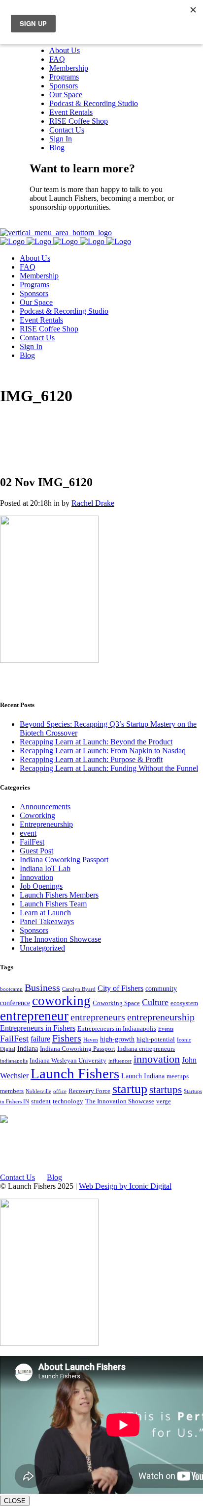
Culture (155, 1002)
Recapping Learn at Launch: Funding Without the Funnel (109, 768)
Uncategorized (42, 948)
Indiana (27, 1048)
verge (163, 1101)
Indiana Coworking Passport (64, 859)
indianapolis (14, 1061)
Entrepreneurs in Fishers (37, 1028)
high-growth (117, 1039)
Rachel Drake (92, 503)
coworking (61, 1000)
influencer (120, 1061)
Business (42, 988)
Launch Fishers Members (59, 895)
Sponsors (34, 930)
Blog (54, 1177)
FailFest (32, 842)
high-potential (155, 1039)
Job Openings (41, 886)
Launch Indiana (143, 1076)
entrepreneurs (97, 1017)
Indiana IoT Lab (45, 868)
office (60, 1091)
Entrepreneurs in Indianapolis (116, 1028)
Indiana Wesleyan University (68, 1060)
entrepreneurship (161, 1017)
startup (129, 1089)
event (28, 833)
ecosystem (184, 1003)
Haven (90, 1039)
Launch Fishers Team (53, 904)
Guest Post (36, 851)
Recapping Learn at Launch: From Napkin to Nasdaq (103, 750)
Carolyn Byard (79, 989)
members (12, 1091)
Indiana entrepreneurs (146, 1048)
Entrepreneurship (46, 824)
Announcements (45, 806)
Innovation (36, 877)
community (161, 988)
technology (68, 1101)
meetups (178, 1076)
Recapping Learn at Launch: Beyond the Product (96, 742)
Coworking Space (116, 1003)
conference (15, 1003)
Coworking (37, 815)
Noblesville (38, 1091)
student (41, 1101)
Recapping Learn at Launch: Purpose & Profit (91, 759)
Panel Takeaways (47, 921)
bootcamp (11, 989)
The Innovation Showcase (60, 939)
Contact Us (47, 223)
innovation (157, 1059)
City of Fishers (120, 988)
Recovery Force (89, 1091)
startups (165, 1089)
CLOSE (15, 1501)
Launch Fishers (75, 1073)
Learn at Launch (45, 912)
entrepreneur (34, 1016)
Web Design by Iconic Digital (125, 1186)
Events (165, 1029)
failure (40, 1039)
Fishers (66, 1038)
